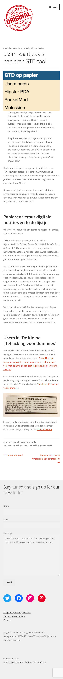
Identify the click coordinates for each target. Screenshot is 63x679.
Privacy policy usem (13, 662)
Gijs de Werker (37, 48)
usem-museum (44, 429)
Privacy (7, 620)
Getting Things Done (17, 445)
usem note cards (28, 442)
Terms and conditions (14, 616)
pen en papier (46, 445)
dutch (16, 442)
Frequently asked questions (17, 612)
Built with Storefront (35, 662)
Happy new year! (14, 455)
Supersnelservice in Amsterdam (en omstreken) (46, 456)
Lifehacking (33, 445)
